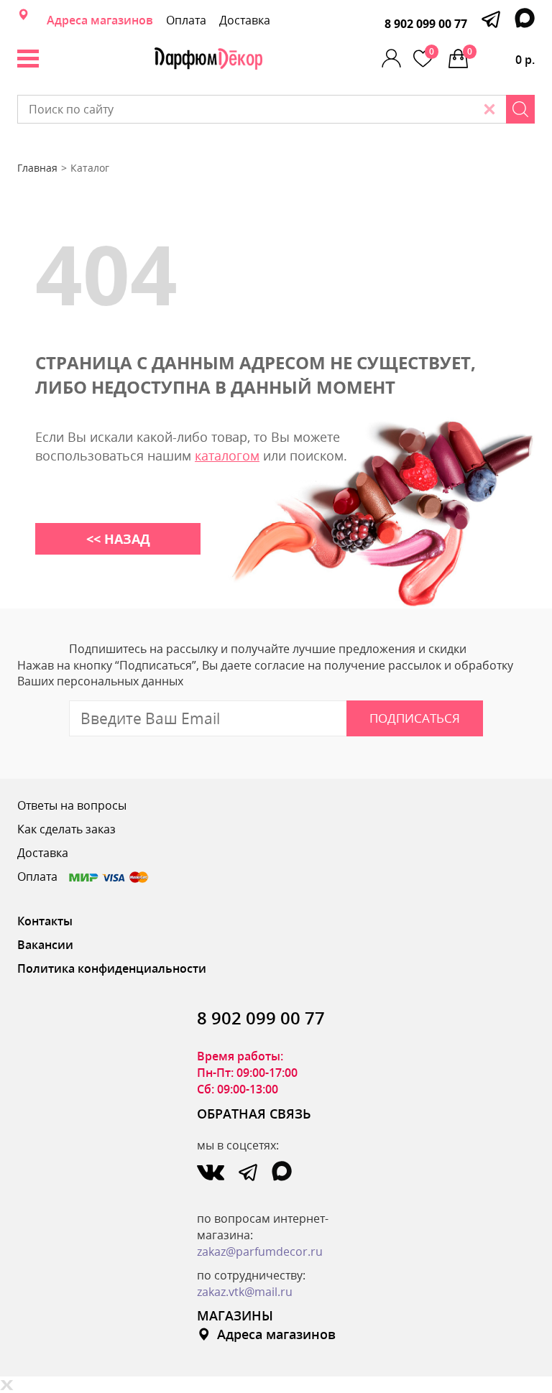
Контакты (45, 921)
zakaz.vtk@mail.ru (245, 1292)
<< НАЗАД (118, 538)
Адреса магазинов (100, 20)
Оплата (186, 20)
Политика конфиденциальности (111, 968)
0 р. (501, 56)
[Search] (520, 109)
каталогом (227, 455)
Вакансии (45, 945)
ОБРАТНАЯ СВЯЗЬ (254, 1113)
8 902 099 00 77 (426, 24)
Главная (37, 168)
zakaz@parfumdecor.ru (260, 1251)
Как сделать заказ (66, 829)
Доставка (244, 20)
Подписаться (414, 718)
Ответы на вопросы (71, 805)
